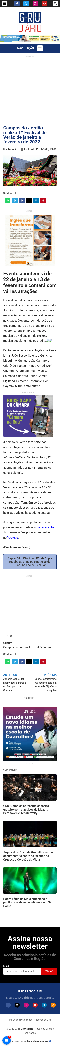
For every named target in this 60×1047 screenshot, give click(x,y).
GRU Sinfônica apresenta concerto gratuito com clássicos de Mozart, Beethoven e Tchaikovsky (26, 809)
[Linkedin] (44, 1005)
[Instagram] (35, 3)
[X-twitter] (26, 3)
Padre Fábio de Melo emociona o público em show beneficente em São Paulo (28, 902)
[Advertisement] (30, 89)
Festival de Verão (40, 647)
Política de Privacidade (20, 1019)
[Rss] (53, 1005)
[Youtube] (44, 3)
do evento (44, 527)
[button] (4, 3)
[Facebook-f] (17, 3)
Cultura (7, 643)
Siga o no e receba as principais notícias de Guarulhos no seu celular (30, 562)
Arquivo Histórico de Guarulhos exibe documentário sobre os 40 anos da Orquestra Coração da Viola (28, 856)
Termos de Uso (43, 1019)
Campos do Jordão (15, 647)
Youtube (12, 537)
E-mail (7, 965)
